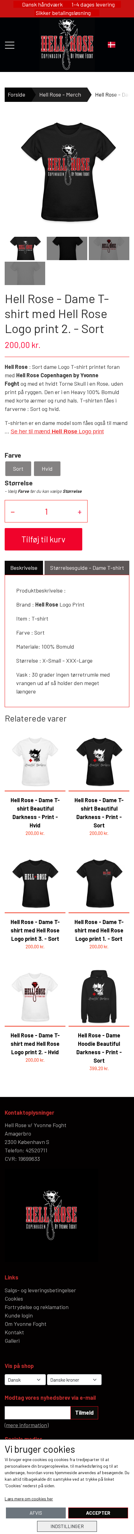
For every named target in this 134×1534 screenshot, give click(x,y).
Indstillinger (67, 1526)
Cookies (14, 1298)
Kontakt (14, 1332)
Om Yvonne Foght (25, 1323)
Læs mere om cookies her (29, 1498)
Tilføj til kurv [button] (43, 539)
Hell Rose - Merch (60, 94)
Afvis (36, 1513)
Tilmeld (84, 1412)
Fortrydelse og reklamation (37, 1306)
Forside (16, 94)
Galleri (12, 1340)
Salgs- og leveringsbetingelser (40, 1290)
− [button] (13, 511)
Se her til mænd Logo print (57, 431)
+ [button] (80, 511)
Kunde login (19, 1315)
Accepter (98, 1513)
